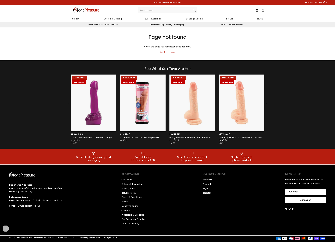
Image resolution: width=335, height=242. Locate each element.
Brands (229, 19)
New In (259, 19)
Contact (206, 184)
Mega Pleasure (44, 238)
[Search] (194, 10)
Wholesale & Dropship (132, 214)
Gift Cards (126, 179)
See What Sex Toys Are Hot (167, 68)
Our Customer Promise (133, 219)
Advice (124, 201)
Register (206, 192)
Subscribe (305, 200)
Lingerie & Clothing (113, 19)
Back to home (167, 52)
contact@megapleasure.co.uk (24, 205)
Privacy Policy (128, 188)
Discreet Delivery (130, 223)
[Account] (256, 10)
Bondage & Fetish (194, 19)
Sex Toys (76, 19)
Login (205, 188)
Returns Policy (128, 192)
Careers (125, 210)
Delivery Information (132, 184)
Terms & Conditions (131, 197)
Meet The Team (129, 205)
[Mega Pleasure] (86, 10)
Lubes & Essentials (154, 19)
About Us (207, 179)
